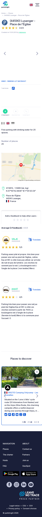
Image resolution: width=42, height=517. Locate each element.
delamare (22, 32)
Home (3, 13)
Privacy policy (14, 508)
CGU (24, 506)
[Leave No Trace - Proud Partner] (29, 495)
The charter (8, 454)
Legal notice (14, 506)
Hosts (5, 460)
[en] (31, 4)
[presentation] (5, 53)
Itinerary (5, 115)
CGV (31, 506)
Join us (25, 460)
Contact (26, 115)
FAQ (5, 466)
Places (10, 13)
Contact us (27, 449)
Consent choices (30, 508)
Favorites (16, 115)
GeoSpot (26, 466)
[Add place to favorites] (37, 371)
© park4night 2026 (10, 513)
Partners (26, 454)
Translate (36, 240)
